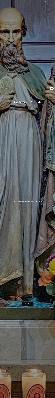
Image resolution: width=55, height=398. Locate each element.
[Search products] (52, 88)
